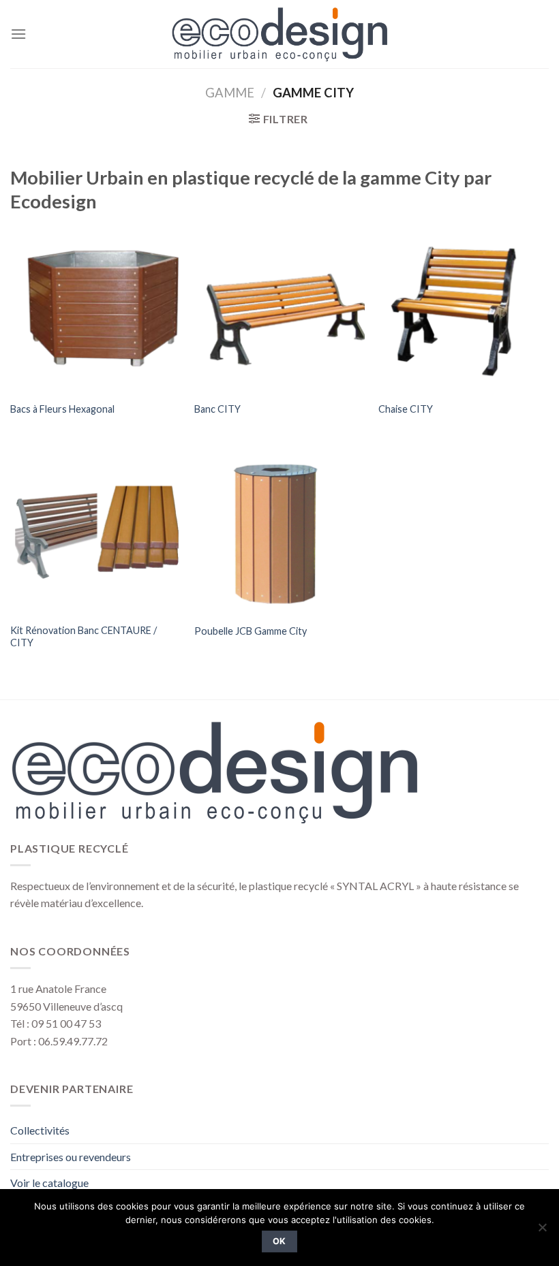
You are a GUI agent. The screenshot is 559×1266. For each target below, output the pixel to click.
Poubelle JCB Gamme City (250, 631)
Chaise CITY (405, 409)
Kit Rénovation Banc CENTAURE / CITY (83, 636)
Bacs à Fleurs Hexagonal (62, 409)
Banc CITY (217, 409)
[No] (542, 1231)
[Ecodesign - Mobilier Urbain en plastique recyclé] (280, 34)
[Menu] (18, 33)
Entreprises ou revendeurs (70, 1156)
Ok (279, 1241)
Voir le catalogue (49, 1182)
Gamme (229, 92)
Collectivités (40, 1130)
